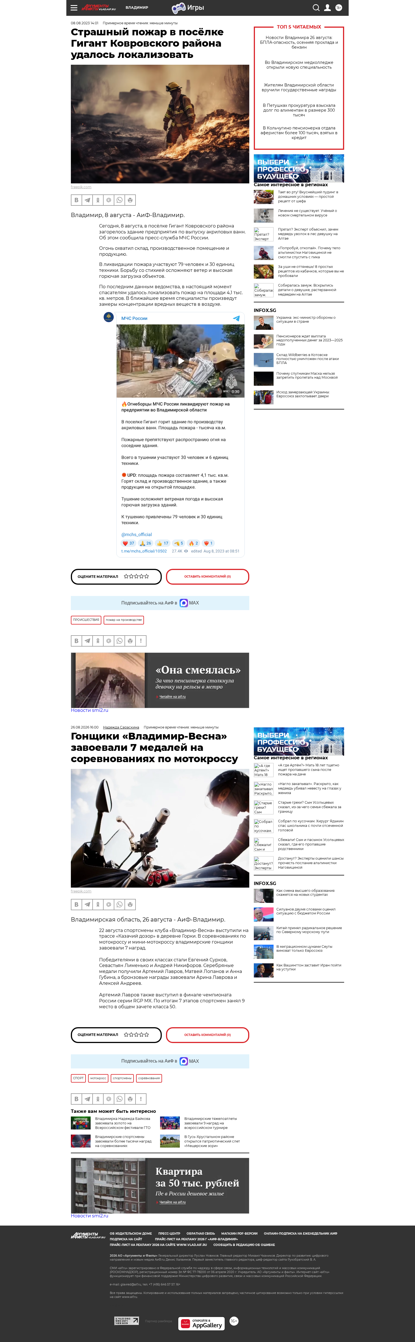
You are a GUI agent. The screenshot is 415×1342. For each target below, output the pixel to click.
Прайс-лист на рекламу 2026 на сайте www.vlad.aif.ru (158, 1245)
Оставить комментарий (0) (207, 576)
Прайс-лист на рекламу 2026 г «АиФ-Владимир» (196, 1239)
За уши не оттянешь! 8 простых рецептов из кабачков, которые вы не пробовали (311, 271)
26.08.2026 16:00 (85, 727)
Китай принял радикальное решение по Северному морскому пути (309, 930)
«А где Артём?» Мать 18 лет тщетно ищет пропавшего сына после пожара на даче (308, 769)
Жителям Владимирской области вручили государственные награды (299, 87)
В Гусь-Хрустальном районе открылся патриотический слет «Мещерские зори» (212, 1141)
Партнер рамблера (158, 1321)
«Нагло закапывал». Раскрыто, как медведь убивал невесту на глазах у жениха (309, 788)
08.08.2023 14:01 (84, 23)
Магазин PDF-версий (239, 1233)
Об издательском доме (131, 1233)
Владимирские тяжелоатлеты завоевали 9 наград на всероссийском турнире (210, 1123)
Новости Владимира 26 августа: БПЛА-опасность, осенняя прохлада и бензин (299, 42)
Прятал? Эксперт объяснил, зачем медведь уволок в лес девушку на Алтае (308, 233)
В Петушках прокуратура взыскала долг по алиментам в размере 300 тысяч (299, 110)
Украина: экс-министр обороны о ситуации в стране (306, 320)
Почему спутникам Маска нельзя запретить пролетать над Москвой (307, 376)
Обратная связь (201, 1233)
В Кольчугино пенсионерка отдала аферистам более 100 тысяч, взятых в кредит (299, 133)
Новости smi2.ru (89, 710)
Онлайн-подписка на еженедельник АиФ (300, 1233)
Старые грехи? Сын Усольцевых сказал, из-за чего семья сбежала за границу (309, 807)
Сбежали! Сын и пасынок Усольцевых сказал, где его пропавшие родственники (311, 844)
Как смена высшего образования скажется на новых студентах (305, 893)
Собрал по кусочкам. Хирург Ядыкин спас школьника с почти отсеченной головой (311, 825)
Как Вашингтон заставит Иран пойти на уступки (308, 967)
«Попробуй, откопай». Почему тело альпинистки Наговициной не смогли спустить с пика (309, 252)
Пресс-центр (169, 1233)
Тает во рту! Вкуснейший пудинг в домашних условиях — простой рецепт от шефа (308, 196)
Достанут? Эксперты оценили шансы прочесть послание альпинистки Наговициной (311, 863)
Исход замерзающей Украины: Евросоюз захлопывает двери (303, 394)
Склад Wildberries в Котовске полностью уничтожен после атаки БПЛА (307, 359)
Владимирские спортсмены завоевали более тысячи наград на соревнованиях (123, 1141)
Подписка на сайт (126, 1239)
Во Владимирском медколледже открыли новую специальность (299, 65)
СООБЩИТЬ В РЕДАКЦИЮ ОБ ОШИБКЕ (244, 1245)
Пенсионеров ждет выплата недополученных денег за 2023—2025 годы (309, 340)
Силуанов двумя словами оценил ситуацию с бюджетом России (306, 911)
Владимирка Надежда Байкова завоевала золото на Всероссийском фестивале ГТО (122, 1123)
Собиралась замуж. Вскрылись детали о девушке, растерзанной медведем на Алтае (307, 289)
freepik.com (81, 187)
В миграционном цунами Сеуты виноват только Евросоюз (304, 949)
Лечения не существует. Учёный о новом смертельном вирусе (307, 213)
